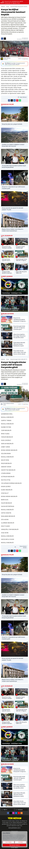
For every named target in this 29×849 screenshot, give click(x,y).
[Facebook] (8, 813)
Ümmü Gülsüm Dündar (8, 404)
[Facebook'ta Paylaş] (2, 39)
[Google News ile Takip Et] (25, 59)
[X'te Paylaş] (5, 39)
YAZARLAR (19, 809)
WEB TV (5, 809)
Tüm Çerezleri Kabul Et (14, 845)
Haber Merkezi (7, 59)
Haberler (3, 6)
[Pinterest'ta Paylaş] (17, 100)
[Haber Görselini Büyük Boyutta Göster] (14, 49)
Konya (7, 6)
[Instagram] (13, 813)
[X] (11, 813)
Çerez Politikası (8, 842)
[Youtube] (19, 813)
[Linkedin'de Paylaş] (14, 100)
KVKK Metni (20, 842)
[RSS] (21, 813)
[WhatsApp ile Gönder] (20, 100)
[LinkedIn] (16, 813)
